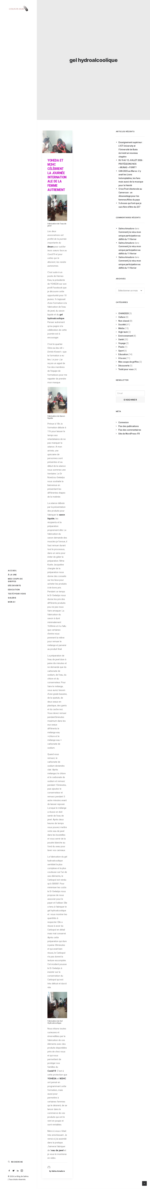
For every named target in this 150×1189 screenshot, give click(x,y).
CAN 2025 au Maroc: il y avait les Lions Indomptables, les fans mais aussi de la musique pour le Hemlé (131, 178)
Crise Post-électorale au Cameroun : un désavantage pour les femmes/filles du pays (130, 194)
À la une (12, 574)
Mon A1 (11, 602)
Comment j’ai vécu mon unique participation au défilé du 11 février (130, 235)
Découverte (14, 585)
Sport (121, 351)
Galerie (12, 598)
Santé (121, 339)
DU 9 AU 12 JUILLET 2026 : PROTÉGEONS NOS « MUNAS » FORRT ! (131, 164)
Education (14, 589)
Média (121, 328)
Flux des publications (128, 426)
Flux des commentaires (129, 430)
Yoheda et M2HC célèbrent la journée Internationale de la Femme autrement (57, 175)
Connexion (123, 422)
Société (122, 324)
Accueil (12, 570)
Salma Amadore (126, 228)
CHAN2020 (123, 313)
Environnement (125, 336)
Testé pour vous (17, 593)
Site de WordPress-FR (129, 434)
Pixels (121, 347)
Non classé (123, 321)
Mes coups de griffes (15, 580)
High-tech (123, 332)
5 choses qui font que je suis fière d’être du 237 (130, 205)
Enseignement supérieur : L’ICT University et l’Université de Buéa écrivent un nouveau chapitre (131, 149)
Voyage (122, 343)
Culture (121, 317)
